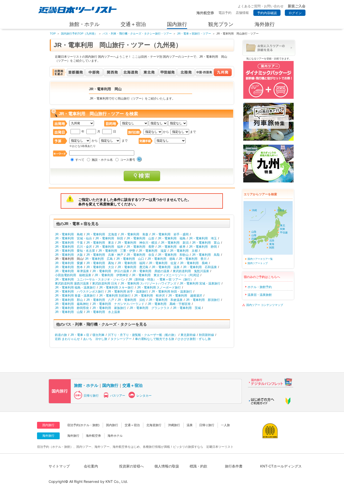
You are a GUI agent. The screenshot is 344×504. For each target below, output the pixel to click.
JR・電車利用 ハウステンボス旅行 (79, 291)
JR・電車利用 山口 (130, 259)
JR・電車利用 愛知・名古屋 (75, 251)
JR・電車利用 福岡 (131, 263)
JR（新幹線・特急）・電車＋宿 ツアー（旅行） (160, 279)
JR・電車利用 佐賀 (163, 263)
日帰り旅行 (91, 395)
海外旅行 (73, 435)
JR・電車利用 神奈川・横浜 (137, 242)
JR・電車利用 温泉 (166, 267)
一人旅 (225, 425)
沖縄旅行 (174, 425)
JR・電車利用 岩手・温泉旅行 (127, 291)
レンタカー (144, 395)
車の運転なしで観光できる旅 (154, 339)
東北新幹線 (188, 335)
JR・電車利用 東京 (100, 242)
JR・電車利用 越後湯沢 (185, 295)
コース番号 (127, 160)
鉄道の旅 (61, 335)
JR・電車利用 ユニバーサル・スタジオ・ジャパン (90, 279)
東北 (282, 225)
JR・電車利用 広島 (99, 259)
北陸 (271, 240)
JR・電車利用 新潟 (175, 242)
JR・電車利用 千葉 (69, 242)
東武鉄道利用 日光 (104, 283)
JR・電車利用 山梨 (69, 312)
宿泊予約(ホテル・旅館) (83, 425)
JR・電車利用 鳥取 (206, 255)
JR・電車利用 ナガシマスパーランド (118, 304)
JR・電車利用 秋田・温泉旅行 (171, 291)
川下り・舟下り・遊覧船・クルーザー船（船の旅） (142, 335)
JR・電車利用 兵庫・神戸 (104, 255)
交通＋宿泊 (132, 385)
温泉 (190, 425)
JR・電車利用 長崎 (194, 263)
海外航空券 (93, 435)
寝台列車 (98, 335)
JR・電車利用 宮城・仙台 (73, 238)
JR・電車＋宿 (79, 335)
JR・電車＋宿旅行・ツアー (194, 33)
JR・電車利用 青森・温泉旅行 (75, 295)
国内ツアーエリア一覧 (260, 259)
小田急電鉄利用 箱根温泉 (73, 275)
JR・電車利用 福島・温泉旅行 (75, 287)
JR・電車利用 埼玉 (203, 238)
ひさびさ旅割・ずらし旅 (194, 339)
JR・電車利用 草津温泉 (72, 271)
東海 (271, 244)
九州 (253, 242)
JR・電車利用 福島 (172, 238)
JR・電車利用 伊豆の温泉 (110, 271)
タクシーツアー (121, 339)
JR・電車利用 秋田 (109, 238)
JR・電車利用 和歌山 (173, 255)
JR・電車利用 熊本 (69, 267)
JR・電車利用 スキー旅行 (116, 287)
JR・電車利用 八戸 (100, 300)
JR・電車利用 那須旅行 (203, 300)
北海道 (280, 210)
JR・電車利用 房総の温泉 (150, 271)
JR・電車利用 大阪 (69, 255)
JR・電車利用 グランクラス (149, 308)
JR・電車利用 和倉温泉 (166, 300)
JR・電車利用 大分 (100, 267)
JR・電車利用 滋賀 (152, 251)
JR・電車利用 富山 (206, 242)
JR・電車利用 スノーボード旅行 (159, 287)
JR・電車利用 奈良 (140, 255)
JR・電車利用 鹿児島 (132, 267)
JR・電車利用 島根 (69, 234)
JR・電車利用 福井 (109, 246)
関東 (282, 229)
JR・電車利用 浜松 (131, 300)
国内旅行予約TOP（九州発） (79, 33)
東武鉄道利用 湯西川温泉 (72, 283)
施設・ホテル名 (102, 160)
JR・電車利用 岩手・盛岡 (170, 234)
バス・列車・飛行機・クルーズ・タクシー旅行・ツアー (137, 33)
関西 (271, 247)
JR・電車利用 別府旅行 (115, 295)
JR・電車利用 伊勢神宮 (111, 275)
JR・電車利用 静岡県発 (72, 308)
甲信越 (284, 232)
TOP (53, 33)
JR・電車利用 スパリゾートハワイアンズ (148, 283)
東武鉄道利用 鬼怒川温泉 (191, 271)
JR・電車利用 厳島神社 (72, 304)
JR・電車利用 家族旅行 (109, 308)
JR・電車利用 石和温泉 (200, 267)
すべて (79, 160)
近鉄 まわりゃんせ (67, 339)
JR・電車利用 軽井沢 (149, 295)
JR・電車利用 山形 (140, 238)
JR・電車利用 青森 (134, 234)
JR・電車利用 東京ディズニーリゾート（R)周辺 (165, 275)
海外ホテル (115, 435)
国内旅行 (110, 385)
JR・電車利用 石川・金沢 (73, 246)
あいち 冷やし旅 (95, 339)
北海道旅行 (153, 425)
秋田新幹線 (206, 335)
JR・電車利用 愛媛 (69, 263)
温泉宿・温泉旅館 (260, 295)
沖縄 (254, 210)
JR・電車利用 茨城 (187, 308)
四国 (253, 238)
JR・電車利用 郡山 (69, 300)
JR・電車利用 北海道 (101, 234)
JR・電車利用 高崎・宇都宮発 (169, 304)
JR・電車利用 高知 (100, 263)
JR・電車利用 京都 (184, 251)
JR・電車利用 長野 (140, 246)
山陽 (253, 235)
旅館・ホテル (86, 385)
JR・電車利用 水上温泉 (103, 312)
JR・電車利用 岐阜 (172, 246)
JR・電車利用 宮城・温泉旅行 (200, 283)
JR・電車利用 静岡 (203, 246)
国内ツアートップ (258, 263)
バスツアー (117, 395)
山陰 (253, 231)
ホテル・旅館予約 (260, 287)
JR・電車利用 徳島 (161, 259)
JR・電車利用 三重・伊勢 (116, 251)
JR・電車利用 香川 (193, 259)
